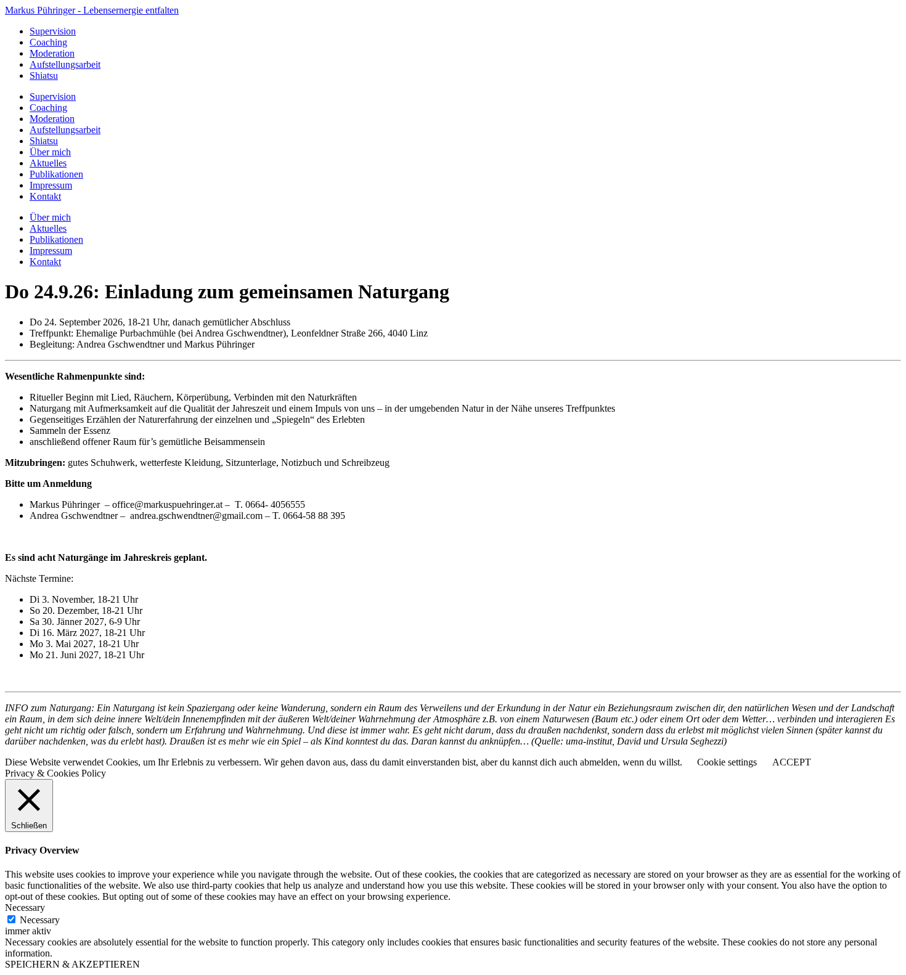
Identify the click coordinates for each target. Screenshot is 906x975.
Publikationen (56, 174)
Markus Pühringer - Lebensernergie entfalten (92, 10)
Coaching (48, 42)
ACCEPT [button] (791, 762)
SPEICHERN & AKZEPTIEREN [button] (72, 964)
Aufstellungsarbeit (65, 64)
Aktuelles (48, 163)
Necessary (40, 920)
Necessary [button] (25, 907)
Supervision (53, 31)
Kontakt (45, 196)
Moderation (52, 53)
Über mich (50, 152)
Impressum (51, 185)
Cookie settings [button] (727, 762)
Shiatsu (44, 75)
